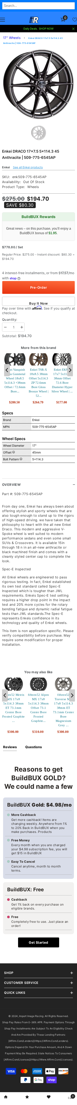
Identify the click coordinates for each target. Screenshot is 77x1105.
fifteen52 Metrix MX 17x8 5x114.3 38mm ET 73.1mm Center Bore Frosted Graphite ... (13, 708)
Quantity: (9, 319)
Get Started (38, 942)
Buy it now (38, 303)
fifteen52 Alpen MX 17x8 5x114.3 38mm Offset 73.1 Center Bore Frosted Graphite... (38, 708)
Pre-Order (38, 287)
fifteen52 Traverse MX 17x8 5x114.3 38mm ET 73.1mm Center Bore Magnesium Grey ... (63, 710)
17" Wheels (12, 38)
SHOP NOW (46, 28)
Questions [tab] (33, 747)
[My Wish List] (74, 19)
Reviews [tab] (10, 747)
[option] (38, 84)
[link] (5, 1097)
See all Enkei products (28, 167)
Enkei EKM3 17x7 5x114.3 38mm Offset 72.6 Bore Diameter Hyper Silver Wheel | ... (62, 380)
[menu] (2, 19)
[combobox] (38, 6)
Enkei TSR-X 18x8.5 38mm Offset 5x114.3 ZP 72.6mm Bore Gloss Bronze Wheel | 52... (38, 382)
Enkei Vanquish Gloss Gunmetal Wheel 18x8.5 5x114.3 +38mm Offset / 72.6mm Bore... (14, 380)
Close (73, 28)
